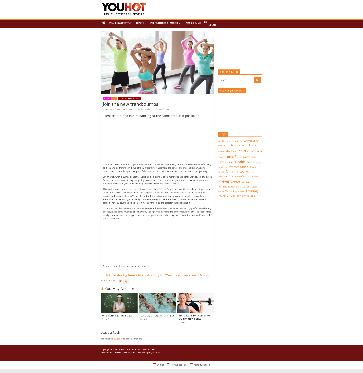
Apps (231, 141)
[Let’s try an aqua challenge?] (157, 295)
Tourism (241, 191)
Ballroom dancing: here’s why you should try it (132, 275)
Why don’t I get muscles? (117, 315)
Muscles (250, 172)
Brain (220, 145)
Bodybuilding (250, 141)
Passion (255, 176)
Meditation (241, 167)
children (233, 145)
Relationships (227, 186)
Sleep (242, 187)
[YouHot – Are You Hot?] (104, 23)
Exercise (151, 109)
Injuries (222, 167)
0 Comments (131, 109)
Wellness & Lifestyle (120, 23)
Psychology (247, 182)
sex (237, 187)
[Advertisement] (157, 141)
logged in (118, 338)
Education (255, 145)
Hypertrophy (253, 162)
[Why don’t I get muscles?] (119, 295)
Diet (247, 145)
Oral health (235, 176)
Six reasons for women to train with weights (194, 317)
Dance (106, 98)
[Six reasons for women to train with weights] (195, 295)
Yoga (252, 195)
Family (221, 157)
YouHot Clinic (193, 23)
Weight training (228, 195)
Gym (221, 162)
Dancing (144, 109)
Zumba (159, 109)
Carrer (225, 145)
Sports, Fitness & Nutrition (164, 23)
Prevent (225, 181)
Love (230, 167)
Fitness (229, 157)
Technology (231, 191)
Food (238, 156)
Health (140, 23)
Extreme (258, 151)
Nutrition (223, 176)
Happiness (229, 162)
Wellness (244, 195)
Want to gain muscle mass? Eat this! (189, 275)
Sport (248, 186)
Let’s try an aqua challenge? (157, 315)
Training (251, 191)
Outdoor (246, 176)
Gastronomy (249, 157)
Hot (114, 98)
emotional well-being (228, 151)
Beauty (238, 141)
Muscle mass (235, 171)
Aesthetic (223, 141)
